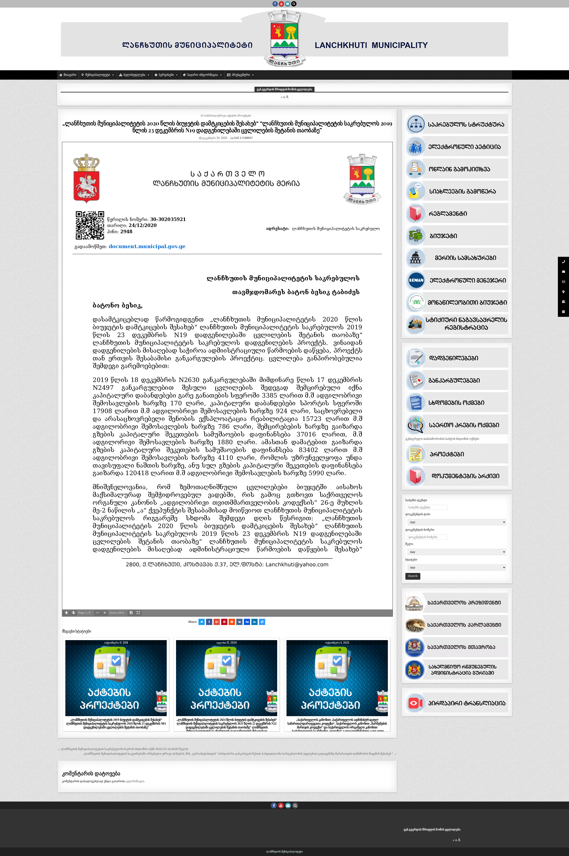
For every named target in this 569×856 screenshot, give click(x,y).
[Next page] (73, 612)
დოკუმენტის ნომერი (419, 529)
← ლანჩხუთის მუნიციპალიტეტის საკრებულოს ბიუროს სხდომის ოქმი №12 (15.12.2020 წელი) (123, 749)
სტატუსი (411, 559)
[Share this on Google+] (217, 622)
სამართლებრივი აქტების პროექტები (227, 115)
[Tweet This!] (201, 622)
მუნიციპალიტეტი (97, 74)
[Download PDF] (131, 612)
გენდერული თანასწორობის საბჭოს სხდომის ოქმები (442, 438)
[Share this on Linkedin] (254, 622)
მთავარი (70, 74)
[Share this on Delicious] (262, 622)
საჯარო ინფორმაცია (202, 74)
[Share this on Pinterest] (224, 622)
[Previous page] (66, 612)
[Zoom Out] (97, 612)
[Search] (294, 3)
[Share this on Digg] (247, 622)
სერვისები (166, 74)
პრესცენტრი (241, 74)
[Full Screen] (138, 612)
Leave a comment (243, 138)
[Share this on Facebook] (209, 622)
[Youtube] (281, 3)
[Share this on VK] (239, 622)
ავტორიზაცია (134, 781)
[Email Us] (287, 3)
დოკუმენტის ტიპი (417, 514)
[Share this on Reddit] (232, 622)
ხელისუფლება (134, 74)
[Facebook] (275, 3)
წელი (409, 544)
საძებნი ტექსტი (416, 500)
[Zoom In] (104, 612)
